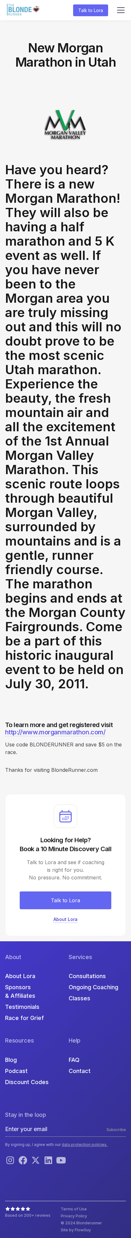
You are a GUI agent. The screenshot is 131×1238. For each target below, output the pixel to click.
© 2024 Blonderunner (81, 1223)
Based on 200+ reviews (28, 1215)
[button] (119, 10)
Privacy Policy (74, 1216)
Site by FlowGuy (76, 1230)
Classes (79, 998)
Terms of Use (74, 1209)
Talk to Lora (90, 10)
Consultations (87, 976)
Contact (80, 1071)
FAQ (74, 1059)
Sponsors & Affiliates (20, 991)
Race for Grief (24, 1018)
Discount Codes (27, 1082)
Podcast (16, 1071)
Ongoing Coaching (93, 987)
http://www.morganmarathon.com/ (55, 732)
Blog (11, 1059)
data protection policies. (84, 1144)
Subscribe (116, 1129)
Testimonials (22, 1006)
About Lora (20, 976)
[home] (24, 10)
